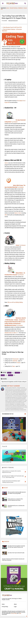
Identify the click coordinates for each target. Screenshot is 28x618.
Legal (15, 606)
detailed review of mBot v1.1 (11, 332)
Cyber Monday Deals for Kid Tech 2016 (12, 27)
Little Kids (15, 360)
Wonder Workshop (14, 8)
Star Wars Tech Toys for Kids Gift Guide (16, 552)
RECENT (5, 487)
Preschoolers (16, 359)
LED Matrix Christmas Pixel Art (10, 426)
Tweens (18, 362)
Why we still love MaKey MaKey (15, 302)
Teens (13, 366)
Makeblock (20, 8)
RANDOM (6, 541)
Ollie (6, 214)
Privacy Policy (5, 606)
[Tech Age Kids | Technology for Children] (12, 4)
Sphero (7, 8)
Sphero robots (17, 213)
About (15, 604)
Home (3, 604)
